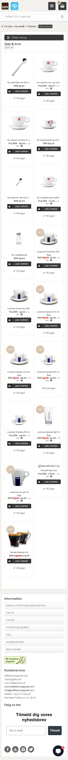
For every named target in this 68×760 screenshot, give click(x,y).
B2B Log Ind (13, 649)
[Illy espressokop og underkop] (49, 135)
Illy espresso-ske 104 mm (19, 197)
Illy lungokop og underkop (49, 197)
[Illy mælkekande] (19, 250)
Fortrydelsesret (17, 627)
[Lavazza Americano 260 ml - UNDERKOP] (19, 304)
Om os (10, 612)
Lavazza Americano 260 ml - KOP (49, 252)
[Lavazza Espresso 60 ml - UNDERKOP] (19, 427)
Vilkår (10, 620)
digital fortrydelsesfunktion (26, 605)
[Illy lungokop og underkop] (49, 193)
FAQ (8, 634)
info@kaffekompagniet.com (19, 690)
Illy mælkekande (19, 255)
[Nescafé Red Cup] (48, 466)
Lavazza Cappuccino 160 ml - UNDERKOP (19, 372)
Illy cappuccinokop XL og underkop (19, 140)
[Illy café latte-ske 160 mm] (19, 78)
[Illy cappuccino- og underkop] (49, 78)
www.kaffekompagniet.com (19, 686)
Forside (8, 26)
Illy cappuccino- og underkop (49, 82)
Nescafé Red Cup (49, 470)
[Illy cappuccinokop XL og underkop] (19, 135)
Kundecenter (15, 642)
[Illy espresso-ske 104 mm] (19, 193)
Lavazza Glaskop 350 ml (49, 432)
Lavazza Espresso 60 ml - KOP (49, 372)
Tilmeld (55, 730)
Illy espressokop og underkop (49, 140)
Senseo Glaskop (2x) (19, 552)
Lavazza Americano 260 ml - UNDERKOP (19, 308)
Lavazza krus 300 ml (19, 492)
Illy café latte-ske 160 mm (19, 82)
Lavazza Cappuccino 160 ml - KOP (49, 312)
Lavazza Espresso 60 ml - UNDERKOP (19, 432)
